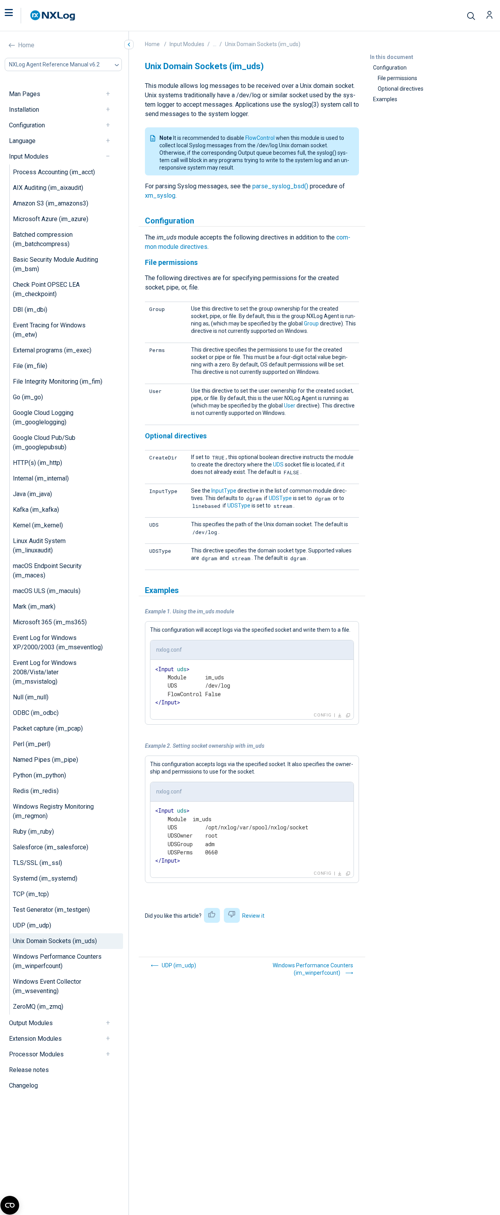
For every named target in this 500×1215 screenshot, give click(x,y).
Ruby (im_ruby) (33, 831)
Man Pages (24, 94)
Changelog (23, 1085)
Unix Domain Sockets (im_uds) (55, 941)
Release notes (29, 1070)
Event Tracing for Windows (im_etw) (49, 330)
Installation (24, 109)
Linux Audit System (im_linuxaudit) (39, 545)
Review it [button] (253, 916)
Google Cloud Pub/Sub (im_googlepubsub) (44, 442)
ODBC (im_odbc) (36, 712)
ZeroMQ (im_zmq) (38, 1006)
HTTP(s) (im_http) (37, 462)
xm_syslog (160, 195)
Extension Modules (35, 1038)
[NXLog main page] (53, 15)
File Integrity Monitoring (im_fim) (57, 381)
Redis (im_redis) (36, 791)
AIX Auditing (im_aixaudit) (48, 187)
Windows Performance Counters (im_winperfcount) (57, 961)
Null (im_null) (30, 697)
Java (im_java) (32, 494)
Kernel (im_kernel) (38, 525)
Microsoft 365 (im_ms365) (50, 622)
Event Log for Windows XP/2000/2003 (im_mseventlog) (58, 642)
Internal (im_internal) (41, 478)
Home (26, 45)
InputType (223, 491)
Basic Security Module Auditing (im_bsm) (55, 264)
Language (22, 141)
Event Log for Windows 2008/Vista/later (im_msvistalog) (45, 672)
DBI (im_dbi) (30, 309)
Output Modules (31, 1023)
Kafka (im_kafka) (36, 509)
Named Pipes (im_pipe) (45, 759)
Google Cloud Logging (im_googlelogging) (43, 417)
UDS (278, 464)
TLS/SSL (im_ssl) (37, 863)
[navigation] (111, 94)
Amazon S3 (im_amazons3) (50, 203)
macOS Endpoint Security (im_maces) (47, 570)
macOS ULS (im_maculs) (46, 591)
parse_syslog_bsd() (280, 186)
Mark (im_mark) (34, 606)
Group (311, 323)
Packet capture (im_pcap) (48, 728)
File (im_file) (30, 366)
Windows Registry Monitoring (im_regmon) (53, 811)
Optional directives (400, 89)
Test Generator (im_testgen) (51, 909)
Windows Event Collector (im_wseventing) (47, 986)
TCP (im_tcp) (31, 894)
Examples (385, 99)
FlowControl (260, 138)
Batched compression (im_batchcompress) (43, 239)
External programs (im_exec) (52, 350)
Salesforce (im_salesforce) (50, 847)
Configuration (27, 125)
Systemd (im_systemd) (45, 878)
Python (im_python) (39, 775)
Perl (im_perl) (31, 744)
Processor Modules (36, 1054)
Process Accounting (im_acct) (54, 172)
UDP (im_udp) (32, 925)
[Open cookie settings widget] (9, 1205)
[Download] (340, 715)
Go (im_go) (28, 397)
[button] (17, 15)
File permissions (397, 78)
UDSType (280, 498)
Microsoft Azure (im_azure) (50, 219)
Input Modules (28, 156)
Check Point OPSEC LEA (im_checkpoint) (46, 289)
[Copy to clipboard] (348, 715)
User (289, 405)
